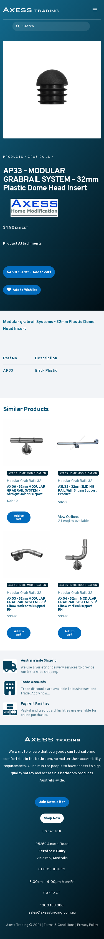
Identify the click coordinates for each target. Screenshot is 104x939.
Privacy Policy (87, 925)
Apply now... (40, 693)
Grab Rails (39, 157)
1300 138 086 (52, 905)
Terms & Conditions (59, 925)
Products (13, 157)
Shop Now (52, 818)
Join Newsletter (52, 801)
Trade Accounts (33, 682)
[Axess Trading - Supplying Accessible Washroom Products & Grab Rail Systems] (31, 9)
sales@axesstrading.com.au (52, 912)
